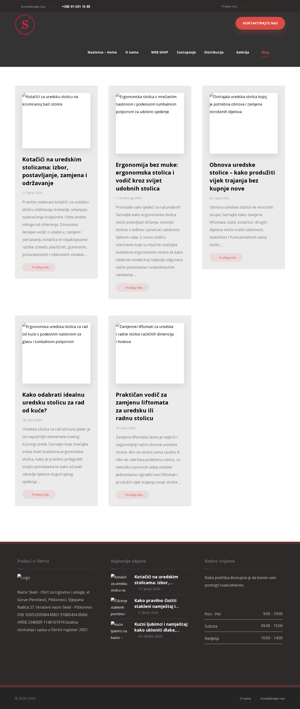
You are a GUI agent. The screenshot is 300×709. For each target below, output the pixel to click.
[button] (255, 6)
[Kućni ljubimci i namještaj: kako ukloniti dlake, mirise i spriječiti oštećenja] (120, 630)
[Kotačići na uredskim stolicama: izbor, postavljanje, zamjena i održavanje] (120, 583)
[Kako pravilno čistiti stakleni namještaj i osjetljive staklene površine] (120, 607)
